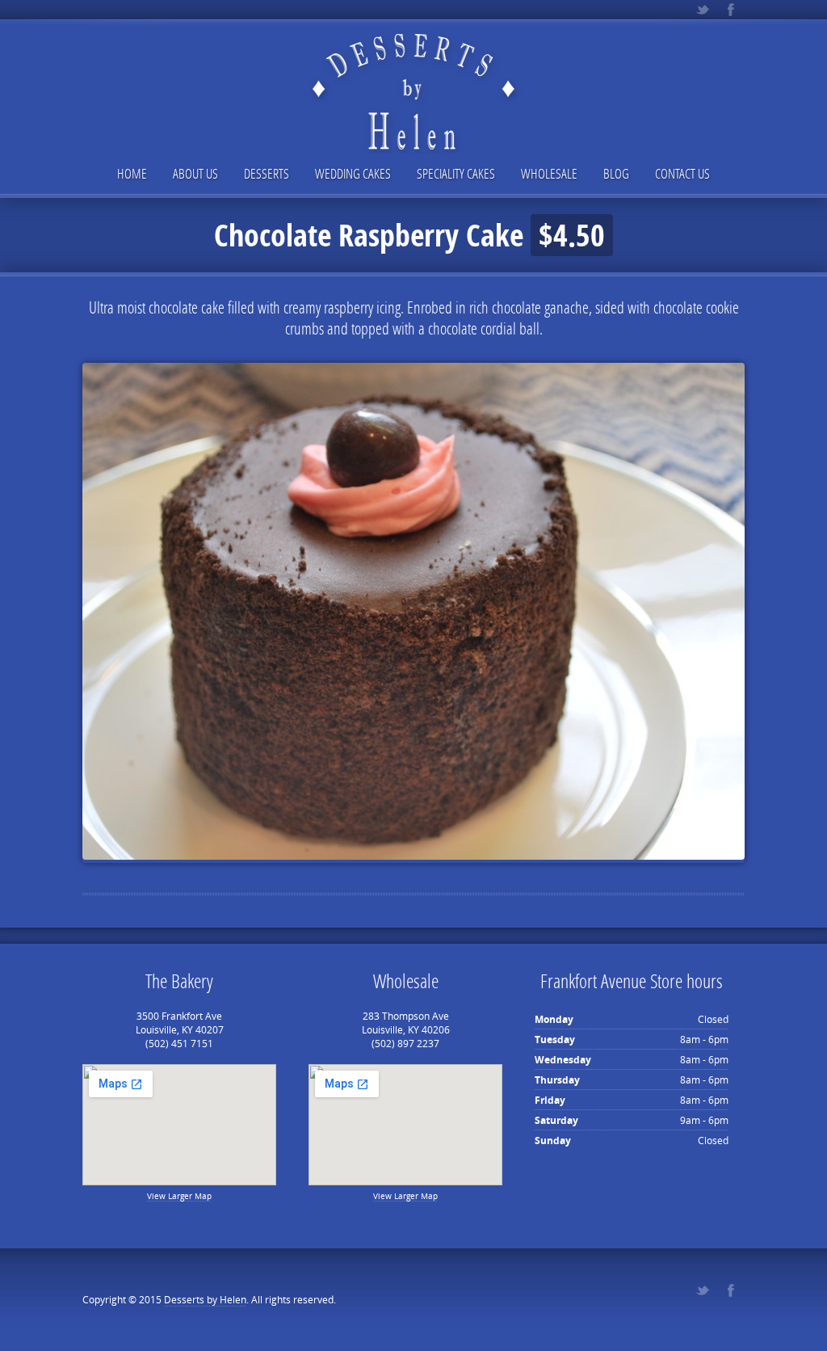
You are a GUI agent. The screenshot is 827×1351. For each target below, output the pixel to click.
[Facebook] (730, 9)
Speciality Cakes (456, 173)
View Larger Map (179, 1196)
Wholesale (549, 173)
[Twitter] (702, 9)
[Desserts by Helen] (413, 78)
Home (132, 173)
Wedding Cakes (353, 173)
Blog (616, 173)
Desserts (266, 173)
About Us (195, 173)
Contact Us (682, 173)
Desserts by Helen (205, 1300)
